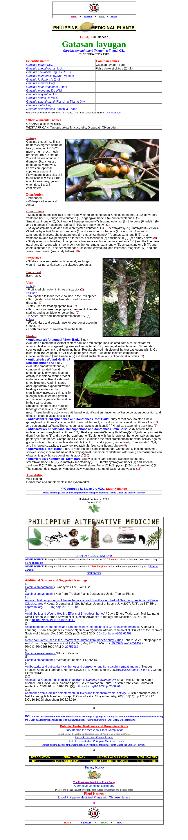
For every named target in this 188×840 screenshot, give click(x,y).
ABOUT (114, 16)
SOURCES (94, 573)
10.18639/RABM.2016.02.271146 (53, 620)
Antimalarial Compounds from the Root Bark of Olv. (70, 679)
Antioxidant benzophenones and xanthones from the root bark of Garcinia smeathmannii (82, 626)
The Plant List (113, 112)
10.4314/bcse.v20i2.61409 (114, 633)
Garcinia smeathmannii (40, 653)
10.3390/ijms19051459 (126, 643)
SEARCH (88, 16)
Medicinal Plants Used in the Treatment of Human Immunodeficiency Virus (73, 640)
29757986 (71, 646)
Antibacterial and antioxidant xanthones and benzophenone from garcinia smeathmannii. (82, 666)
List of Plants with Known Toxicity (94, 737)
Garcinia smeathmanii (39, 587)
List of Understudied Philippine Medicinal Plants (74, 741)
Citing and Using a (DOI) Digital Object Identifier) (112, 720)
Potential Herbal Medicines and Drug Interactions (94, 726)
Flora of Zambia (34, 562)
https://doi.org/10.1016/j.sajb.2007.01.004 (52, 607)
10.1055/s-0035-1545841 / (135, 669)
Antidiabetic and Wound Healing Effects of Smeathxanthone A (65, 613)
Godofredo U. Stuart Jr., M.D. (84, 488)
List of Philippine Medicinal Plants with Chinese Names (94, 797)
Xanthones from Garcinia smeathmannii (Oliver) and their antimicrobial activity (76, 693)
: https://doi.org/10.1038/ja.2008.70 (97, 686)
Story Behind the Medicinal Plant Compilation (94, 730)
